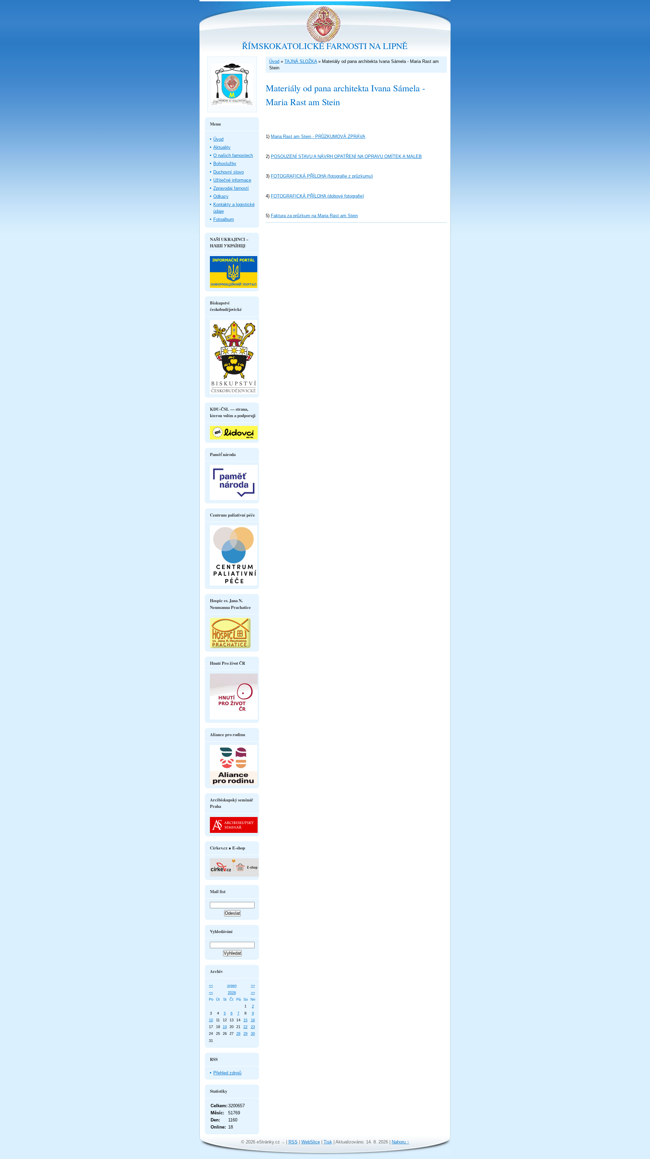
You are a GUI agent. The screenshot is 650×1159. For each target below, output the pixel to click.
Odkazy (221, 196)
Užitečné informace (232, 180)
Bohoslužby (224, 163)
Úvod (274, 61)
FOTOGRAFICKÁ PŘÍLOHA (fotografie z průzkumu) (322, 176)
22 (245, 1027)
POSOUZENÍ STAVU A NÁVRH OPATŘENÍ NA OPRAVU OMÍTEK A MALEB (346, 156)
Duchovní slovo (228, 172)
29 (245, 1033)
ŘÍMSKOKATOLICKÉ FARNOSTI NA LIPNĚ (325, 45)
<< (211, 985)
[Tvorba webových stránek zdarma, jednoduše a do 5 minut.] (283, 1142)
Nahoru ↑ (400, 1141)
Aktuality (222, 147)
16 (253, 1020)
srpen (232, 985)
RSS (293, 1141)
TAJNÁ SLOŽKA (300, 61)
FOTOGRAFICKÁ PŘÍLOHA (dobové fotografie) (317, 196)
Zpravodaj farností (231, 188)
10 (211, 1020)
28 (238, 1033)
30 (253, 1033)
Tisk (328, 1141)
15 (245, 1020)
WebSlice (310, 1141)
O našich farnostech (233, 155)
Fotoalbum (223, 219)
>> (253, 985)
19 (225, 1027)
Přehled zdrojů (227, 1072)
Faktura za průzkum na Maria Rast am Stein (314, 215)
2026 (232, 993)
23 (253, 1027)
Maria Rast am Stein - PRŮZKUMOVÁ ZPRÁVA (318, 136)
